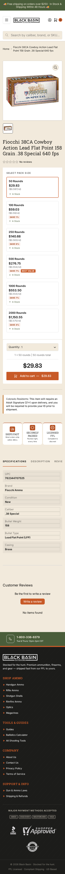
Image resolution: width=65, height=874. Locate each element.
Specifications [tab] (15, 461)
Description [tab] (40, 461)
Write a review (32, 601)
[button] (11, 162)
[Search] (7, 35)
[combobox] (36, 35)
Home (6, 48)
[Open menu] (6, 20)
